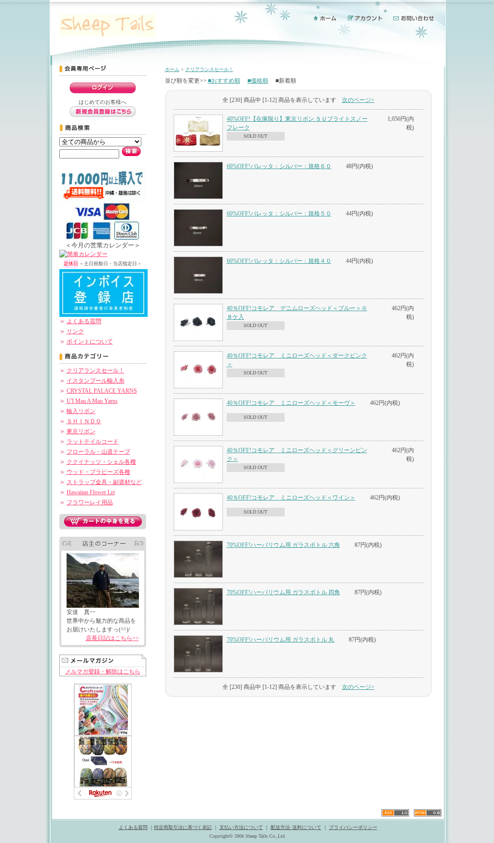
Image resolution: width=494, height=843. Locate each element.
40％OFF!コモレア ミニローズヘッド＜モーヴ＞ (291, 403)
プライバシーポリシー (353, 827)
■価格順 (257, 80)
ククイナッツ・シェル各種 (101, 461)
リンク (75, 331)
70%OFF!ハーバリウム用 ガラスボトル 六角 (283, 545)
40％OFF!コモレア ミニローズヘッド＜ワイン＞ (291, 497)
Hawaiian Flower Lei (91, 492)
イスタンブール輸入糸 (95, 380)
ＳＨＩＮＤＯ (84, 421)
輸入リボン (81, 411)
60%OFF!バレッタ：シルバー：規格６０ (279, 166)
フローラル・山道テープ (98, 451)
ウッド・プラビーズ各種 (98, 472)
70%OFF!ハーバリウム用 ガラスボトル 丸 (280, 639)
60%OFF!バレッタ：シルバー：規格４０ (279, 260)
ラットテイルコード (93, 441)
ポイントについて (90, 341)
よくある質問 (84, 321)
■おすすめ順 (224, 80)
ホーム (172, 69)
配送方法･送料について (296, 827)
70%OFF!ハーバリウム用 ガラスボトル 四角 (283, 592)
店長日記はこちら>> (112, 638)
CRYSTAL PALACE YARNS (102, 390)
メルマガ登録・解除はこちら (102, 671)
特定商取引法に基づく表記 (183, 827)
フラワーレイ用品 (90, 502)
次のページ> (358, 100)
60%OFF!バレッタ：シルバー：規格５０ (279, 213)
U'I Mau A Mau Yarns (92, 401)
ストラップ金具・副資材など (104, 482)
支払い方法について (241, 827)
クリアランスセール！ (95, 370)
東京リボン (81, 431)
